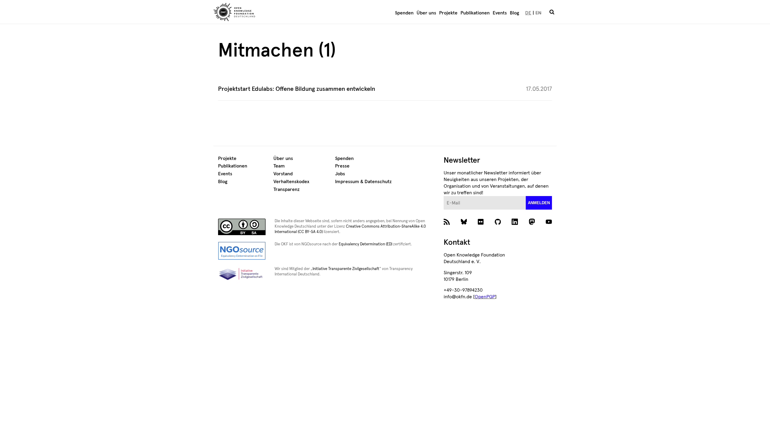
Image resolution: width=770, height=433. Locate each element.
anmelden (539, 203)
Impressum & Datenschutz (363, 181)
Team (279, 166)
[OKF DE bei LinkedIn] (515, 223)
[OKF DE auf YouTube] (549, 223)
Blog (514, 13)
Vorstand (283, 173)
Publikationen (475, 13)
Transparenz (286, 189)
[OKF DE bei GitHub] (498, 223)
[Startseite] (269, 13)
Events (500, 13)
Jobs (340, 173)
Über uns (426, 13)
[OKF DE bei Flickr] (481, 223)
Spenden (404, 13)
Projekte (448, 13)
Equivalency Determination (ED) (365, 244)
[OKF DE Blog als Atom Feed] (447, 223)
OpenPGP (485, 296)
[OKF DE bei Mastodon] (532, 223)
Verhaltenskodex (291, 181)
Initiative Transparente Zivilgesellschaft (346, 269)
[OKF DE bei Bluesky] (464, 223)
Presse (342, 166)
